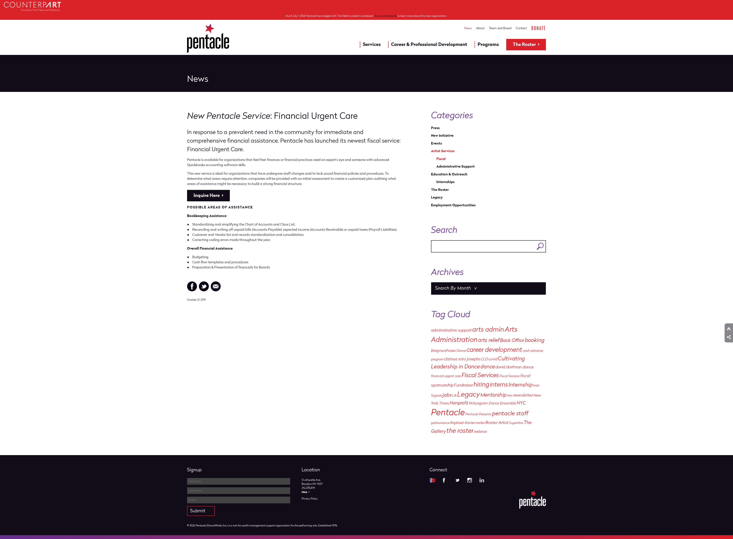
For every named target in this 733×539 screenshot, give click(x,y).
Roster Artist (497, 423)
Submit (197, 511)
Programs (488, 44)
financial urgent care (446, 376)
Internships (445, 182)
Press (435, 128)
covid (492, 359)
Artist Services (442, 151)
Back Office (512, 340)
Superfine (516, 423)
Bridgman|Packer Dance (448, 351)
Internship (521, 385)
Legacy (437, 197)
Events (436, 143)
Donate (538, 28)
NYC (521, 403)
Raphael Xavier (462, 423)
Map (304, 492)
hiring (481, 385)
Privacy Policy (310, 498)
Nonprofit (459, 403)
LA (454, 395)
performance (440, 423)
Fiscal (441, 159)
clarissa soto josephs (462, 359)
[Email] (216, 286)
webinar (480, 432)
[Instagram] (469, 480)
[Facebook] (192, 286)
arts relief (489, 340)
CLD (484, 359)
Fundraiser (463, 385)
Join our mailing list (385, 16)
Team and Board (500, 28)
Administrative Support (455, 166)
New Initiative (442, 135)
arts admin (488, 330)
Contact (521, 28)
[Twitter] (204, 286)
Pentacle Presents (478, 414)
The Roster (524, 44)
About (480, 28)
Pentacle (448, 413)
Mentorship (493, 395)
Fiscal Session (510, 376)
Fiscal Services (480, 375)
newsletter (523, 395)
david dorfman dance (514, 367)
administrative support (451, 331)
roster (480, 423)
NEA (510, 395)
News (468, 28)
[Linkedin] (482, 480)
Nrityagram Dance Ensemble (492, 403)
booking (534, 340)
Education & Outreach (449, 174)
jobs (447, 395)
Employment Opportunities (453, 205)
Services (372, 44)
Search (540, 246)
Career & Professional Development (429, 44)
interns (499, 385)
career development (494, 350)
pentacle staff (510, 414)
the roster (459, 431)
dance (487, 367)
